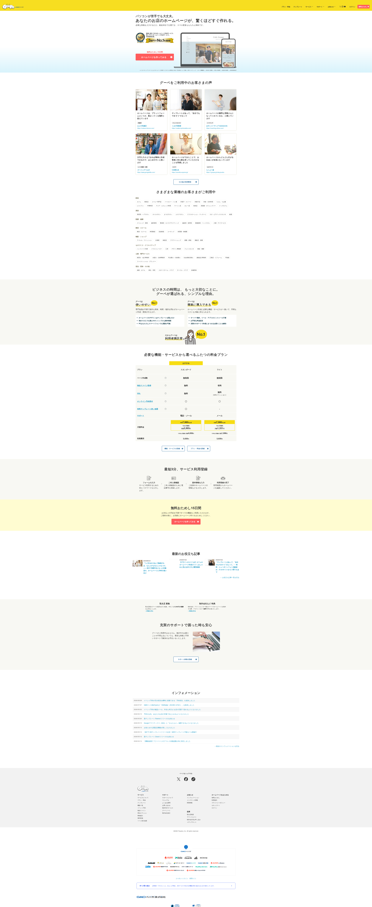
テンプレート (298, 7)
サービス (308, 7)
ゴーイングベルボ (143, 173)
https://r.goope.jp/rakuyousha (215, 175)
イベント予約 (142, 811)
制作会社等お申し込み (194, 822)
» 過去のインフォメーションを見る (227, 749)
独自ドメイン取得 (144, 388)
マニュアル (165, 803)
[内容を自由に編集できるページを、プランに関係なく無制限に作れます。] (165, 381)
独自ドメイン (142, 813)
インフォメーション (193, 800)
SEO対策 (140, 821)
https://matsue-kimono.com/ (145, 131)
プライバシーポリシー (218, 805)
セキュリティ (216, 808)
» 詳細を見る (149, 614)
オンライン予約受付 (145, 404)
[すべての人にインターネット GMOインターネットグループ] (358, 1)
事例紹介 (140, 818)
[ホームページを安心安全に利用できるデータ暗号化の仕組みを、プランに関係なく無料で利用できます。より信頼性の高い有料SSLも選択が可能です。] (165, 396)
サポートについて (167, 800)
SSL (139, 396)
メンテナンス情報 (192, 803)
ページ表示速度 (142, 823)
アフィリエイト (191, 820)
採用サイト (192, 881)
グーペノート (166, 813)
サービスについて (143, 800)
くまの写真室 (176, 128)
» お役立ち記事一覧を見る (230, 580)
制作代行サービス (167, 811)
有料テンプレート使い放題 (147, 412)
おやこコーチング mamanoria (216, 128)
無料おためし (363, 7)
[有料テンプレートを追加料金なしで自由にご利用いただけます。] (165, 412)
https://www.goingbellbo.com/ (146, 175)
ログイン (352, 7)
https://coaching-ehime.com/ (215, 131)
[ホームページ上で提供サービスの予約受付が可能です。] (165, 404)
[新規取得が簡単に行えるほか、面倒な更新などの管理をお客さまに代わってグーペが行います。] (165, 388)
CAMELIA (175, 173)
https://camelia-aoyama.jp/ (180, 175)
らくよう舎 (210, 173)
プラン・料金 (286, 7)
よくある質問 (166, 805)
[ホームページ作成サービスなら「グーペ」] (12, 7)
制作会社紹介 (166, 816)
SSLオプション (142, 816)
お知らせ (331, 7)
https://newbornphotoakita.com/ (181, 131)
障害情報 (189, 805)
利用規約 (214, 803)
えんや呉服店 (142, 128)
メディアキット (191, 825)
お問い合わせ (166, 808)
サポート (319, 7)
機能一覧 (140, 808)
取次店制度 (190, 817)
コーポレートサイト (182, 881)
